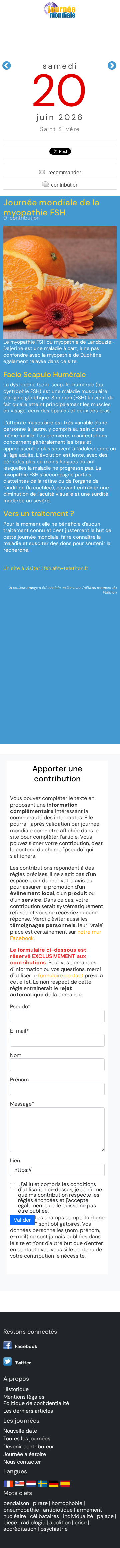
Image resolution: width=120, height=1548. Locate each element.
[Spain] (65, 1486)
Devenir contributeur (28, 1446)
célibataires (44, 1516)
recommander (64, 172)
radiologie (33, 1522)
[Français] (8, 1486)
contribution (65, 185)
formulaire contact (60, 975)
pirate (40, 1503)
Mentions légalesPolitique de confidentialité (36, 1400)
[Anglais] (20, 1486)
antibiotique (58, 1509)
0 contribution (21, 217)
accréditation (19, 1528)
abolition (60, 1522)
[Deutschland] (54, 1486)
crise (81, 1522)
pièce (10, 1522)
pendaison (16, 1503)
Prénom (19, 1079)
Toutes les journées (26, 1438)
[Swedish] (42, 1486)
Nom (15, 1055)
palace (105, 1516)
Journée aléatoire (24, 1454)
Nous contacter (22, 1461)
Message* (22, 1104)
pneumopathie (21, 1509)
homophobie (67, 1503)
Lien (15, 1160)
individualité (78, 1516)
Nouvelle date (20, 1430)
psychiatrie (54, 1528)
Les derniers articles (28, 1410)
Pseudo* (20, 1006)
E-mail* (19, 1031)
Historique (16, 1389)
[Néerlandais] (31, 1486)
